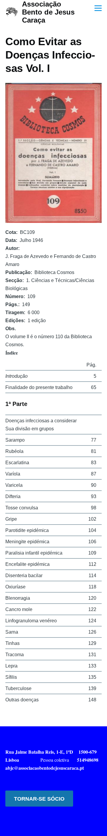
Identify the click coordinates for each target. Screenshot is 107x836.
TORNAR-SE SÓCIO (39, 799)
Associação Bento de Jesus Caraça (48, 12)
